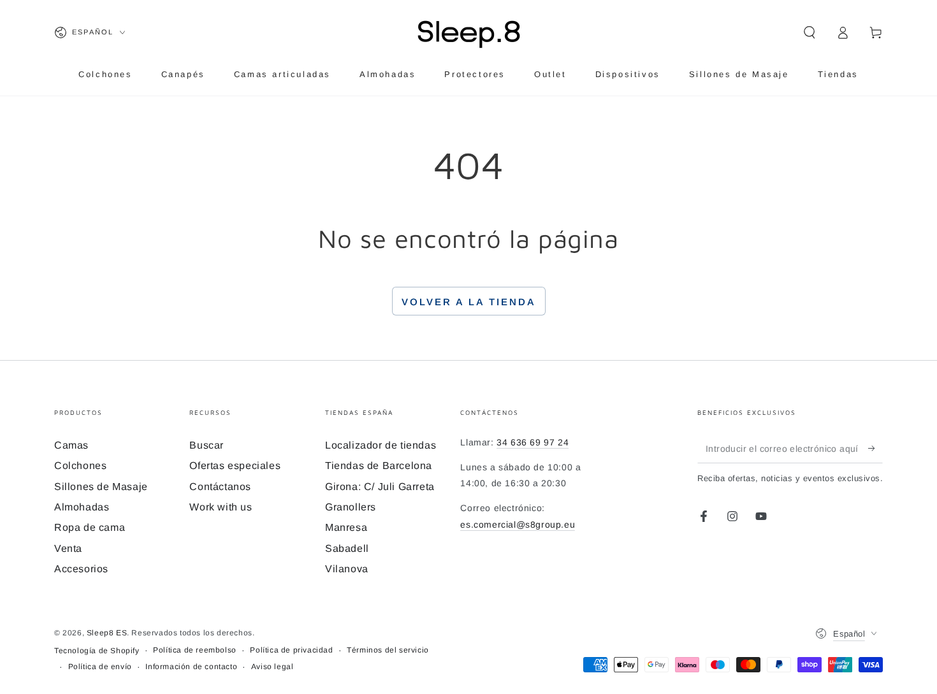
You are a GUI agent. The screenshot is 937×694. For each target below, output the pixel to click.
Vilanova (346, 568)
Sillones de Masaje (101, 486)
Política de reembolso (194, 650)
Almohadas (81, 507)
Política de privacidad (291, 650)
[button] (809, 32)
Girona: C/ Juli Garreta (380, 486)
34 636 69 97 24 (533, 442)
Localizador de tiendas (380, 445)
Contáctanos (220, 486)
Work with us (220, 507)
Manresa (346, 527)
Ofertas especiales (234, 465)
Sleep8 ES (107, 632)
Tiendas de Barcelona (378, 465)
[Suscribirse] (875, 449)
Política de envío (100, 666)
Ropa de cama (89, 527)
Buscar (206, 445)
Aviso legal (272, 666)
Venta (68, 548)
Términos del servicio (388, 650)
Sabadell (347, 548)
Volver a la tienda (469, 301)
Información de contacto (191, 666)
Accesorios (81, 568)
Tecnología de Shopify (97, 650)
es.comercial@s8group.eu (517, 524)
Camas (71, 445)
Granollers (350, 507)
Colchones (80, 465)
